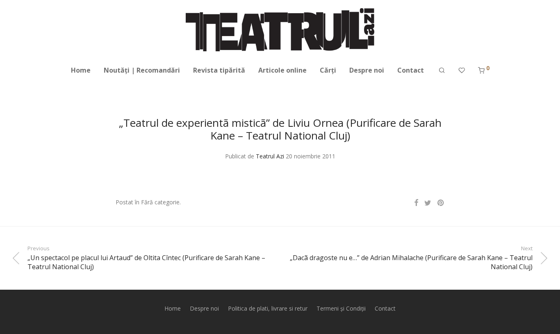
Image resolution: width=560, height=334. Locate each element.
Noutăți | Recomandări (142, 70)
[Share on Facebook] (416, 203)
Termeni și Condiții (341, 308)
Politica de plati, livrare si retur (267, 308)
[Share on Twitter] (427, 203)
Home (81, 70)
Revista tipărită (219, 70)
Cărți (328, 70)
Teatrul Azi (270, 156)
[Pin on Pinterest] (441, 203)
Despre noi (366, 70)
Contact (410, 70)
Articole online (282, 70)
